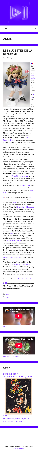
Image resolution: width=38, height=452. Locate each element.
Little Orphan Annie (14, 240)
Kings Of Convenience (20, 176)
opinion (8, 294)
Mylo (5, 257)
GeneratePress (19, 449)
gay (30, 197)
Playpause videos (10, 327)
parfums (24, 188)
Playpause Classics (11, 356)
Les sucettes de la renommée (17, 52)
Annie (14, 202)
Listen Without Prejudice (25, 207)
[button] (35, 28)
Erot (11, 140)
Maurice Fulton (14, 257)
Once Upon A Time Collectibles (23, 279)
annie (8, 297)
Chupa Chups (25, 186)
